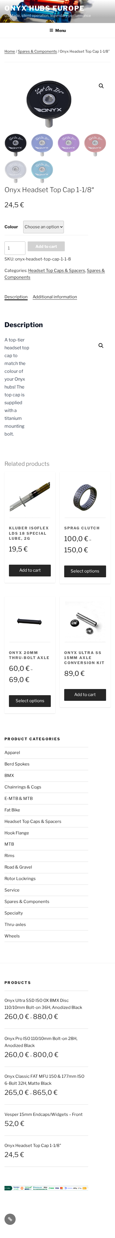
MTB (9, 844)
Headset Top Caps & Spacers (56, 270)
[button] (101, 86)
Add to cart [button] (30, 570)
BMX (9, 775)
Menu (60, 30)
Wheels (12, 936)
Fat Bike (12, 810)
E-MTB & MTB (18, 798)
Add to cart (46, 246)
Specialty (13, 913)
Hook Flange (16, 833)
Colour (11, 226)
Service (12, 890)
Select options (85, 571)
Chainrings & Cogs (22, 787)
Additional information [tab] (55, 296)
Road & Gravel (18, 867)
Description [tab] (16, 296)
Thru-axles (15, 924)
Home (9, 51)
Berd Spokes (17, 764)
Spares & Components (37, 51)
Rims (9, 855)
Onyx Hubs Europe (44, 8)
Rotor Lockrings (20, 878)
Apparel (12, 752)
